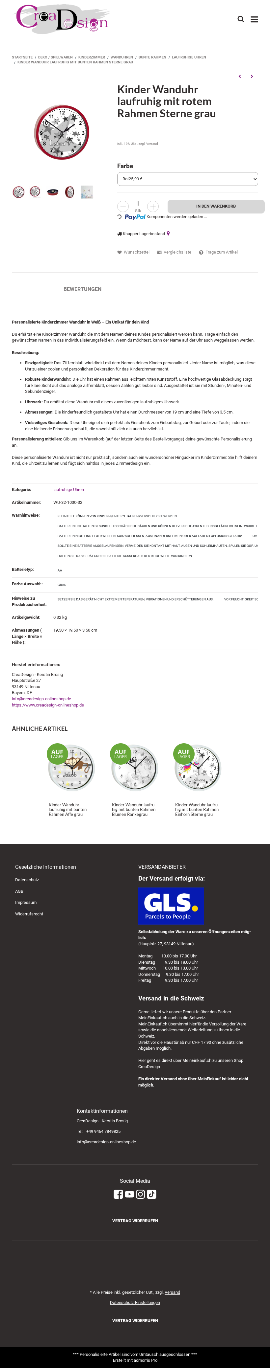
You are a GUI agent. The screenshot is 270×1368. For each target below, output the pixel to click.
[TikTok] (151, 1194)
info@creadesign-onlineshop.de (41, 698)
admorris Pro (145, 1360)
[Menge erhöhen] (153, 206)
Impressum (26, 902)
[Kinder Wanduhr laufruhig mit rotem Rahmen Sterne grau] (61, 131)
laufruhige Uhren (68, 489)
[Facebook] (118, 1194)
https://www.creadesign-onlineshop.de (48, 705)
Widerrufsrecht (29, 913)
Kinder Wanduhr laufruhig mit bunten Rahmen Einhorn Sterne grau (197, 809)
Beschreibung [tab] (31, 289)
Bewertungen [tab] (82, 289)
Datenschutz (27, 879)
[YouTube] (129, 1194)
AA (60, 570)
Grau (62, 585)
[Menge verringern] (123, 206)
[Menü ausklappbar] (254, 19)
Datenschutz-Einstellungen (135, 1302)
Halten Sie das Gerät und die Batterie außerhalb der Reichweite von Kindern (125, 556)
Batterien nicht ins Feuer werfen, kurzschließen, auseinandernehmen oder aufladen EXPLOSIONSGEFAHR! (150, 536)
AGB (19, 891)
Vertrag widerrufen (135, 1220)
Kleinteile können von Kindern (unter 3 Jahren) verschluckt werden (117, 516)
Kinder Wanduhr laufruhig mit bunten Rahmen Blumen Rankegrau (134, 809)
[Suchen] (240, 19)
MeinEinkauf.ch (152, 1017)
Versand (152, 144)
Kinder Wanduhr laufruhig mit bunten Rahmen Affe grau (68, 809)
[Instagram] (140, 1194)
